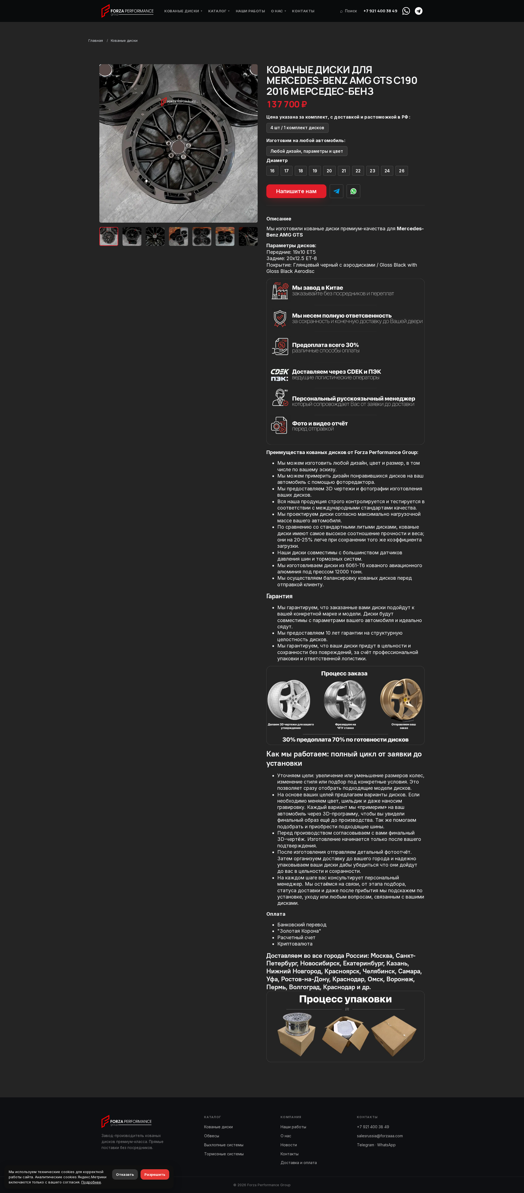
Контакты (303, 11)
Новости (289, 1144)
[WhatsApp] (406, 11)
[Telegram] (418, 11)
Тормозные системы (224, 1153)
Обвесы (211, 1135)
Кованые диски (183, 11)
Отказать (125, 1174)
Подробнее (91, 1182)
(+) (272, 170)
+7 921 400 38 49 (380, 11)
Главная (95, 40)
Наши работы (250, 11)
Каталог (219, 11)
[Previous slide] (108, 143)
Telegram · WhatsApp (376, 1144)
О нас (278, 11)
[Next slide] (248, 143)
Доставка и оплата (299, 1162)
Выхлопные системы (223, 1144)
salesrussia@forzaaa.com (380, 1135)
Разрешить (154, 1174)
